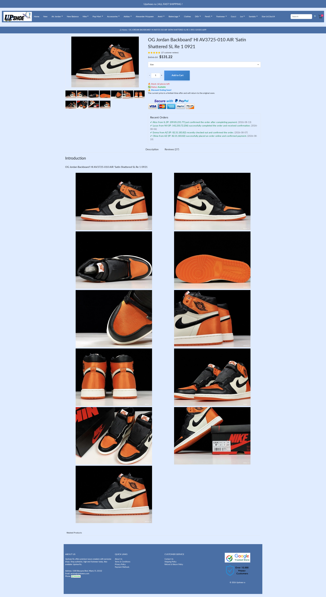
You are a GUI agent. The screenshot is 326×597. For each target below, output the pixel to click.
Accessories (112, 17)
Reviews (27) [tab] (172, 149)
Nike (85, 17)
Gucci (233, 17)
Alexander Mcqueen (145, 17)
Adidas (127, 17)
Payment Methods (122, 567)
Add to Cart (178, 75)
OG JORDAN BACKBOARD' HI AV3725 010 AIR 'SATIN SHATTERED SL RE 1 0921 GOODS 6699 (167, 30)
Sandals (252, 17)
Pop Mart (97, 17)
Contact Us (169, 559)
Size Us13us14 (268, 17)
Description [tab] (152, 149)
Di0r (197, 17)
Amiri (160, 17)
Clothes (187, 17)
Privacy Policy (120, 564)
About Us (118, 559)
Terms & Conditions (122, 562)
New (45, 17)
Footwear (220, 17)
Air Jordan (56, 17)
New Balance (73, 17)
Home (36, 17)
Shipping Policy (170, 562)
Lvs (241, 17)
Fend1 (207, 17)
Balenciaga (173, 17)
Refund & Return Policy (174, 564)
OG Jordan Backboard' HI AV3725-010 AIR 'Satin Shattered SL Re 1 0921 (106, 167)
